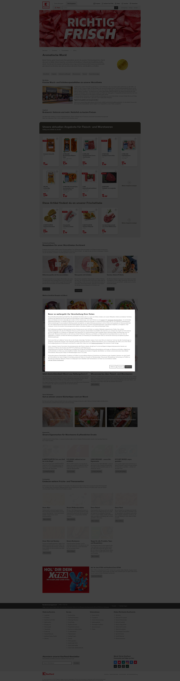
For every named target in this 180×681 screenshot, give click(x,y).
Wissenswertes (76, 74)
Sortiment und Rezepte (64, 74)
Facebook (115, 662)
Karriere (130, 7)
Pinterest (135, 662)
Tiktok (119, 666)
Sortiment (54, 50)
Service (68, 612)
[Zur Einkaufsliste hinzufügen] (57, 139)
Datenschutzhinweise (114, 674)
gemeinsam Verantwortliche (115, 320)
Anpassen (120, 366)
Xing (123, 662)
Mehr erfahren (46, 386)
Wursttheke (46, 74)
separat (103, 320)
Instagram (127, 662)
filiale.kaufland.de (48, 612)
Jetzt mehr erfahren (97, 576)
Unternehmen (124, 7)
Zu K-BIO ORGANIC (96, 471)
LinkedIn (131, 662)
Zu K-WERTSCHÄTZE (48, 471)
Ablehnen (112, 366)
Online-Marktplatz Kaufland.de (124, 612)
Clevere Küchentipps (94, 74)
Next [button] (136, 335)
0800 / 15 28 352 (63, 604)
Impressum (106, 674)
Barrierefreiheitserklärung (132, 674)
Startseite (44, 50)
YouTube (119, 662)
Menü (58, 7)
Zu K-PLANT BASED (121, 471)
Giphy (123, 666)
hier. (118, 343)
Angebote (53, 74)
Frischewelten (65, 50)
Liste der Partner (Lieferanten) (56, 360)
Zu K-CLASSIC (70, 471)
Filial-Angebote (71, 3)
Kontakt (136, 7)
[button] (57, 417)
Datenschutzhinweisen (97, 343)
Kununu (115, 666)
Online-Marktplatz (58, 3)
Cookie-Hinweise (122, 674)
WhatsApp (127, 666)
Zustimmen (128, 366)
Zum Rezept (46, 289)
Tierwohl (85, 74)
